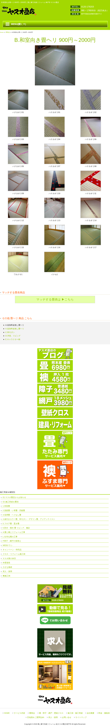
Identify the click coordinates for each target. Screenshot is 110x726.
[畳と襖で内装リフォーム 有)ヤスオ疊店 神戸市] (18, 14)
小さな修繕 (7, 567)
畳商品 (8, 32)
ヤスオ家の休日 (9, 558)
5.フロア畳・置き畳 (11, 523)
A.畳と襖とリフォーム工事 (14, 532)
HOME (7, 713)
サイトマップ (81, 717)
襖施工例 (6, 576)
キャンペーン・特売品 (12, 550)
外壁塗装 (6, 563)
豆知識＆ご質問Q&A (35, 717)
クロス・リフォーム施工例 (14, 554)
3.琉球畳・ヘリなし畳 (12, 515)
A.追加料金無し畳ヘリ (14, 329)
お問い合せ (66, 717)
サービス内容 (19, 713)
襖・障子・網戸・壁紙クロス (51, 713)
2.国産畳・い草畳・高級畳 (14, 510)
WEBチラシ (7, 545)
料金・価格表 (104, 713)
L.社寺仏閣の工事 (10, 537)
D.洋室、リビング (12, 336)
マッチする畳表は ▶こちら (55, 299)
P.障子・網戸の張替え (12, 541)
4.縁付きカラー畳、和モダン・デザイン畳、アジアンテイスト (29, 519)
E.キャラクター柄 (12, 339)
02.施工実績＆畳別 (11, 502)
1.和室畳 (6, 506)
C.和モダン (10, 332)
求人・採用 (7, 571)
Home (2, 32)
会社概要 (90, 713)
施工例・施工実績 (75, 713)
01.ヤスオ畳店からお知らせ (14, 497)
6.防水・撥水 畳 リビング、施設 (16, 528)
